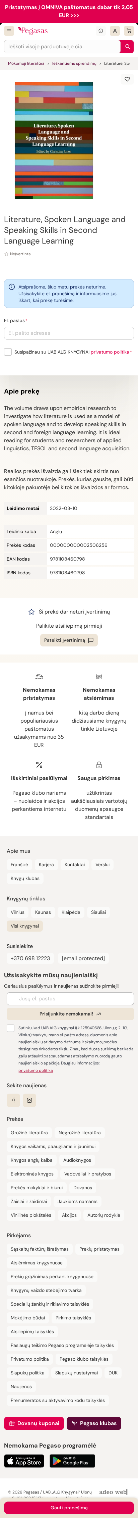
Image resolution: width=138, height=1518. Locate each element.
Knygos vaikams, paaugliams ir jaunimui (53, 1146)
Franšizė (19, 864)
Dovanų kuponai (38, 1423)
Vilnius (17, 912)
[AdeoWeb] (114, 1492)
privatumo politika (110, 352)
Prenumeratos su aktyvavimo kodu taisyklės (58, 1400)
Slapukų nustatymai (76, 1373)
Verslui (102, 864)
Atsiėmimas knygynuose (37, 1263)
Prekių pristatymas (99, 1249)
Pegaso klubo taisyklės (84, 1359)
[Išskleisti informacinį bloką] (101, 31)
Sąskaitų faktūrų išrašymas (40, 1249)
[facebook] (13, 1100)
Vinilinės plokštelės (31, 1215)
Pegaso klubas (98, 1423)
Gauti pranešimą (69, 1508)
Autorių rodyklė (103, 1215)
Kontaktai (75, 864)
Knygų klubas (25, 878)
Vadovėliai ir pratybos (87, 1174)
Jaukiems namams (77, 1201)
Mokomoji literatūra (26, 63)
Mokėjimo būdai (28, 1318)
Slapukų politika (28, 1373)
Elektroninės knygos (32, 1174)
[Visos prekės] (9, 31)
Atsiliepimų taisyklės (32, 1331)
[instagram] (29, 1100)
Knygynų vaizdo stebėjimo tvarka (46, 1290)
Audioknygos (77, 1160)
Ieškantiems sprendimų (74, 63)
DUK (113, 1373)
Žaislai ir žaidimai (29, 1201)
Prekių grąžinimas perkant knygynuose (52, 1276)
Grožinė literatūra (29, 1133)
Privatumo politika (30, 1359)
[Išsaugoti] (127, 79)
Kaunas (43, 912)
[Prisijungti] (115, 31)
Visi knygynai (25, 926)
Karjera (46, 864)
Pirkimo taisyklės (73, 1318)
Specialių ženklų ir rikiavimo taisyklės (50, 1304)
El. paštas (14, 320)
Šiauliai (98, 912)
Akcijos (69, 1215)
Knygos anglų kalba (32, 1160)
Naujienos (21, 1386)
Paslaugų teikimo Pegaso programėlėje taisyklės (62, 1345)
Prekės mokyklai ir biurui (37, 1188)
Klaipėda (71, 912)
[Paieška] (126, 46)
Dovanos (82, 1188)
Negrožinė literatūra (80, 1133)
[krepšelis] (129, 31)
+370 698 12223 (30, 958)
